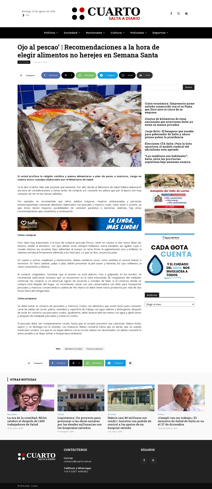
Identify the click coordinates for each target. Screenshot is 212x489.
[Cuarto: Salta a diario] (105, 14)
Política (60, 414)
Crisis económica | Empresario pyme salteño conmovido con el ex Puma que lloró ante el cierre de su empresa (169, 108)
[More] (130, 363)
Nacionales (12, 414)
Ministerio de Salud (73, 349)
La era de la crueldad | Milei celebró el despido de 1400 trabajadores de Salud (27, 421)
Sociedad (24, 62)
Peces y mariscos (95, 349)
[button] (186, 14)
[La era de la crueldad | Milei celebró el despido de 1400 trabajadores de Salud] (30, 397)
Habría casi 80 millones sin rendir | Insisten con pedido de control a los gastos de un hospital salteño (129, 423)
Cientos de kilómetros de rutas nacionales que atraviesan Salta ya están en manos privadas (169, 121)
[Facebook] (171, 14)
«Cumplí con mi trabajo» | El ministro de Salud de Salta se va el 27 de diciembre (181, 421)
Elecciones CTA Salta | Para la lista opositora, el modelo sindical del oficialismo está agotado (168, 146)
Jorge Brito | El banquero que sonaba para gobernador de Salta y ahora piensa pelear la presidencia (169, 134)
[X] (178, 14)
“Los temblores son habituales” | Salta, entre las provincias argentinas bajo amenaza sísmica (167, 159)
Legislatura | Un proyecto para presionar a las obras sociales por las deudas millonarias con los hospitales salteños (79, 423)
